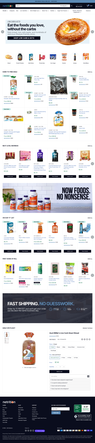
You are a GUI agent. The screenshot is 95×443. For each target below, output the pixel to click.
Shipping (34, 407)
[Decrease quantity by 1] (56, 366)
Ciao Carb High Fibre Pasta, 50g (39, 79)
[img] (6, 334)
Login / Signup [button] (79, 5)
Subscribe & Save (22, 418)
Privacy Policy (5, 433)
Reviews (5, 414)
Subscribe (56, 412)
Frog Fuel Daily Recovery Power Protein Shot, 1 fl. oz (55, 167)
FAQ (4, 416)
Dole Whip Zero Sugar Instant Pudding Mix (24, 166)
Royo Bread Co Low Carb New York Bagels (40, 238)
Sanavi (35, 109)
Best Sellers (21, 409)
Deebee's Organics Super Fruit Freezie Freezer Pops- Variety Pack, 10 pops (69, 281)
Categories (12, 10)
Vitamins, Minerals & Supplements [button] (77, 11)
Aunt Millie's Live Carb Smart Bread (64, 333)
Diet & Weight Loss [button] (34, 10)
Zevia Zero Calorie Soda (25, 278)
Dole (20, 163)
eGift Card (5, 420)
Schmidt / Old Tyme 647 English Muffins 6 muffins (12, 132)
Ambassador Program (8, 418)
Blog (4, 409)
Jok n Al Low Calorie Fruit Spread (84, 112)
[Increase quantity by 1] (64, 366)
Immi (5, 276)
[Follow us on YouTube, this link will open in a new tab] (33, 431)
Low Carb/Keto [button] (23, 10)
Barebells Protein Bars (84, 237)
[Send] (88, 376)
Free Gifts (5, 422)
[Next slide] (92, 31)
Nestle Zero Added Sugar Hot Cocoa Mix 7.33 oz (70, 239)
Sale (19, 416)
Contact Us (34, 412)
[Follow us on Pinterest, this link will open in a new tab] (31, 431)
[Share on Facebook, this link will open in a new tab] (82, 339)
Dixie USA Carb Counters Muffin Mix (84, 79)
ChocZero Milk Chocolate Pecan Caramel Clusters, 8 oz (10, 167)
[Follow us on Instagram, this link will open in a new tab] (28, 431)
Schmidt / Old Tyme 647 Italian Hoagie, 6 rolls (85, 95)
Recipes (4, 412)
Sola (50, 235)
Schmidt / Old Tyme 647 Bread (11, 98)
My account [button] (79, 6)
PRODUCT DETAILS (88, 328)
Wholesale (34, 416)
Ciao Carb (36, 76)
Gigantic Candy (82, 276)
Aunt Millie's (52, 339)
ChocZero (6, 163)
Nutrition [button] (52, 10)
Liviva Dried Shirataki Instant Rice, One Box (9, 238)
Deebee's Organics (68, 276)
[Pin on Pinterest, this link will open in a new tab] (85, 339)
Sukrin (80, 126)
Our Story (5, 407)
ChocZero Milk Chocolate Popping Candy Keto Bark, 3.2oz (70, 167)
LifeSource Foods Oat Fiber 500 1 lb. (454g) (58, 99)
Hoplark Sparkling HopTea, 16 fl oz (38, 279)
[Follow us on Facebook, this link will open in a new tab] (26, 431)
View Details (25, 176)
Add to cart (10, 176)
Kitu (20, 235)
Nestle (65, 235)
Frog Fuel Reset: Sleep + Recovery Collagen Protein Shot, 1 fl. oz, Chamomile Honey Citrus (40, 168)
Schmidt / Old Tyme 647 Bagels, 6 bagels (40, 95)
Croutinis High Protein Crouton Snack (54, 279)
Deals (19, 414)
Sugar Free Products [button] (62, 10)
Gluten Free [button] (44, 10)
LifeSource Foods (53, 96)
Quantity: (51, 366)
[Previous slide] (2, 31)
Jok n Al (81, 109)
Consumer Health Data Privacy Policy (39, 419)
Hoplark (36, 276)
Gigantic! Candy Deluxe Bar (84, 279)
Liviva (5, 235)
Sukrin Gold (82, 128)
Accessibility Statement (20, 433)
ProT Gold (36, 163)
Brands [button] (4, 10)
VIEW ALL (90, 72)
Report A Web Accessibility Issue (84, 419)
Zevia (20, 276)
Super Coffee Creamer (24, 237)
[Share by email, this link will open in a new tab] (89, 339)
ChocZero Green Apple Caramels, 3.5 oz (84, 166)
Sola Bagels (52, 237)
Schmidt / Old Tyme (8, 96)
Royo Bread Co (37, 235)
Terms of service (12, 433)
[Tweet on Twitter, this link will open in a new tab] (87, 339)
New (17, 10)
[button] (89, 6)
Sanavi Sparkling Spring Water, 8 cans (40, 112)
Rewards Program (22, 420)
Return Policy (35, 414)
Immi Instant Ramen (8, 278)
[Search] (71, 5)
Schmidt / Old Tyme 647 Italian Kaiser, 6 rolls (40, 129)
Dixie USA (81, 76)
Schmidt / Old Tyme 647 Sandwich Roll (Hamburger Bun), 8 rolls (57, 132)
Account (34, 409)
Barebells (81, 235)
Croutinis (51, 276)
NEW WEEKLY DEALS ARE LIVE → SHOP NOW (46, 1)
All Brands (20, 407)
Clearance (88, 10)
